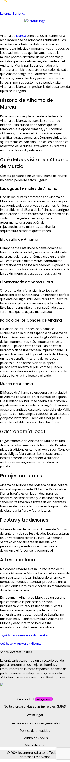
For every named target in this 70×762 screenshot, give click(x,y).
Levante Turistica (12, 13)
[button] (35, 26)
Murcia (21, 36)
